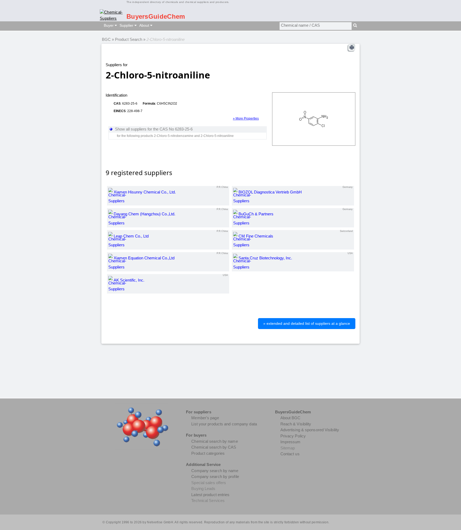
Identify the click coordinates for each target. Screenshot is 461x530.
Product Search (128, 39)
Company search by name (214, 470)
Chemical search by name (214, 441)
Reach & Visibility (295, 424)
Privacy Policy (293, 436)
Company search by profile (215, 476)
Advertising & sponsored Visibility (309, 430)
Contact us (290, 454)
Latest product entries (210, 494)
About (144, 25)
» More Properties (246, 118)
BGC (106, 39)
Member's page (205, 418)
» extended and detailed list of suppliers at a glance (306, 323)
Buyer (109, 25)
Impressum (290, 442)
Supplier (127, 25)
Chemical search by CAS (213, 447)
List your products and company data (224, 424)
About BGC (290, 418)
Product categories (208, 453)
